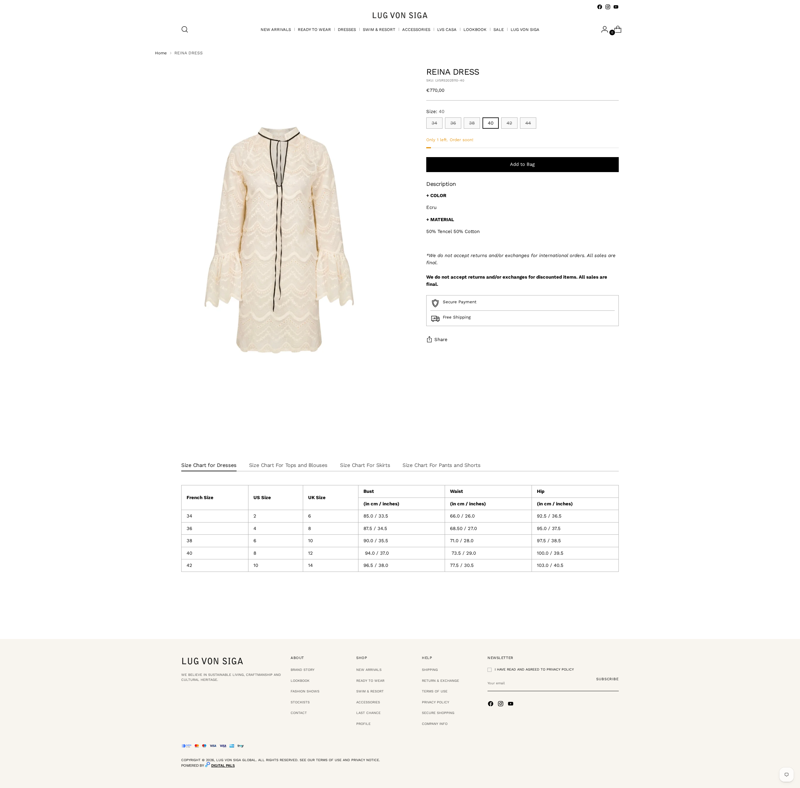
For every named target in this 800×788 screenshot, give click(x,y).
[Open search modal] (184, 29)
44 (528, 123)
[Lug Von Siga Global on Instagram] (608, 7)
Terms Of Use (435, 691)
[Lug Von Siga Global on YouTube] (616, 7)
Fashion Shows (305, 691)
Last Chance (368, 713)
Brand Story (302, 670)
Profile (363, 724)
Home (161, 53)
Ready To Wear (370, 681)
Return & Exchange (440, 681)
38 (472, 123)
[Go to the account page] (602, 29)
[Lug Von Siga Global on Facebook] (599, 7)
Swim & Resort (370, 691)
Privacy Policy (435, 702)
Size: (435, 111)
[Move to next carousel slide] (613, 617)
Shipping (430, 670)
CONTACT (299, 713)
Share (441, 340)
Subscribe (607, 679)
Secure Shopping (438, 713)
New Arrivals (369, 670)
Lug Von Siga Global (236, 760)
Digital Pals (223, 765)
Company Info (435, 724)
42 (509, 123)
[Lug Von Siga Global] (400, 15)
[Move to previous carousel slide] (599, 617)
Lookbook (300, 681)
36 (453, 123)
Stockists (300, 702)
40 (490, 123)
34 (434, 123)
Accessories (368, 702)
